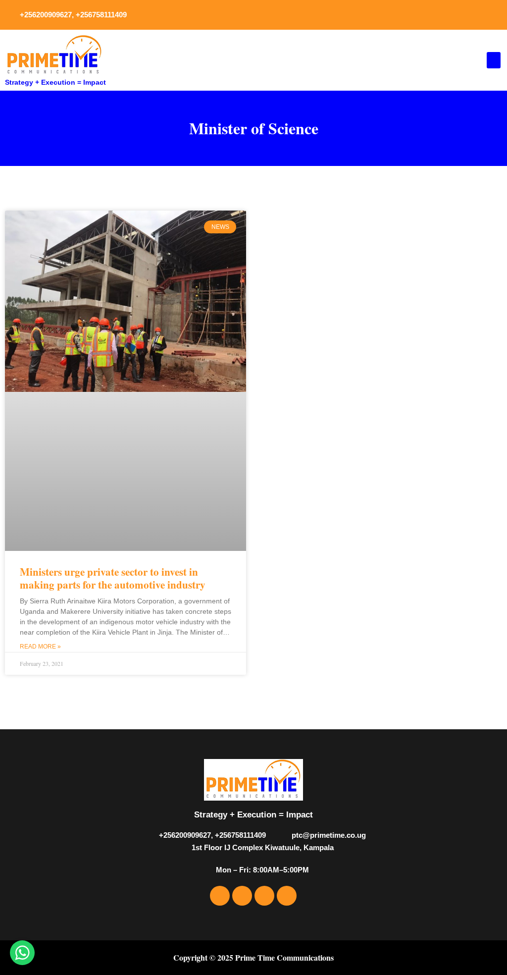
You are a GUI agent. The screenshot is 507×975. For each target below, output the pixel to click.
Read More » (40, 646)
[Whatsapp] (492, 15)
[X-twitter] (447, 15)
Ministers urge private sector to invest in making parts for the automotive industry (112, 578)
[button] (494, 60)
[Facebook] (425, 15)
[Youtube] (470, 15)
